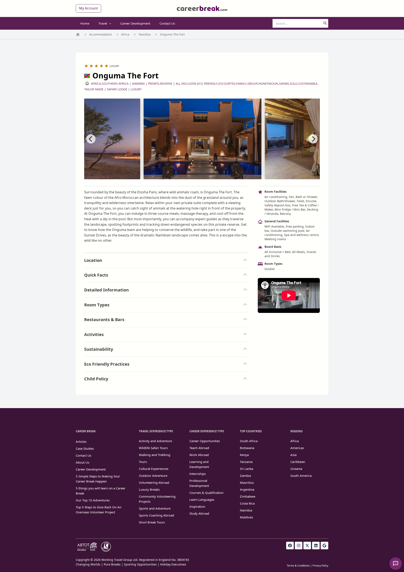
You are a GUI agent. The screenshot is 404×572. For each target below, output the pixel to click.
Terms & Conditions (298, 565)
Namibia (145, 34)
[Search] (325, 23)
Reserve (166, 84)
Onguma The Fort (172, 34)
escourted (226, 84)
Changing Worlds (88, 564)
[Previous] (91, 139)
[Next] (313, 139)
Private (153, 84)
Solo (294, 84)
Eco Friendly (207, 84)
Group (252, 84)
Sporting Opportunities (140, 564)
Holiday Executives (173, 564)
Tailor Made (94, 89)
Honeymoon (268, 84)
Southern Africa (115, 84)
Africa (125, 34)
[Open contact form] (395, 563)
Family (241, 84)
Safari (284, 84)
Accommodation (100, 34)
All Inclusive (186, 84)
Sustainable (308, 84)
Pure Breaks (112, 564)
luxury (136, 89)
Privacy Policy (320, 565)
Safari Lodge (117, 89)
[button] (88, 8)
